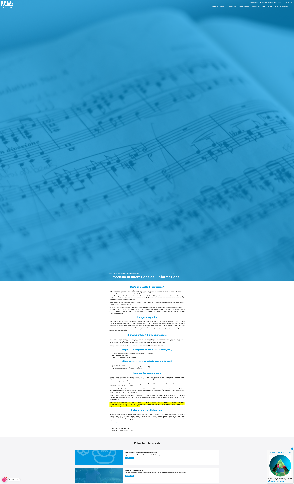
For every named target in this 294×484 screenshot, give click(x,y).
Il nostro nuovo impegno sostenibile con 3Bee (141, 453)
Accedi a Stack (277, 2)
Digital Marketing (244, 6)
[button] (4, 479)
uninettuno (116, 423)
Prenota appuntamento (281, 6)
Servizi (222, 6)
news (115, 273)
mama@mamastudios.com (266, 2)
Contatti (269, 6)
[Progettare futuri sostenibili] (99, 475)
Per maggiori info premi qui (276, 481)
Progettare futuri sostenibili (134, 470)
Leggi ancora (129, 458)
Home (110, 273)
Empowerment (255, 6)
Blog (263, 6)
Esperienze (215, 6)
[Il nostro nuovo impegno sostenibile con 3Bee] (99, 457)
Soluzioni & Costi (232, 6)
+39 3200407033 (254, 2)
